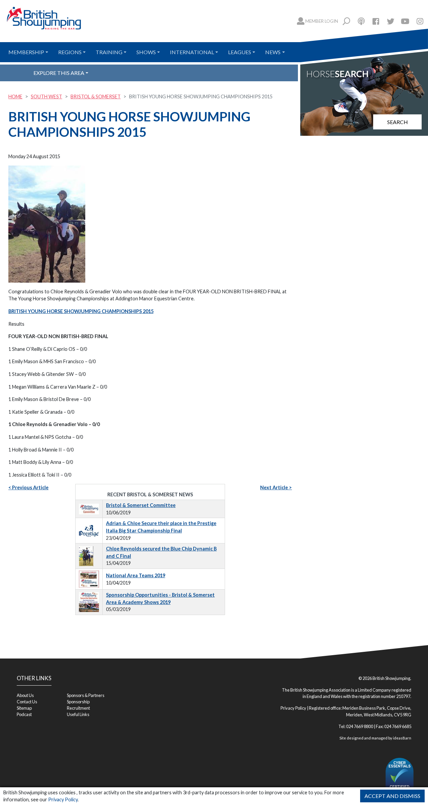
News (273, 52)
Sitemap (24, 708)
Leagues (239, 52)
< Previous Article (28, 487)
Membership (26, 52)
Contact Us (27, 701)
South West (46, 96)
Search (397, 122)
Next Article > (276, 487)
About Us (25, 695)
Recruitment (78, 708)
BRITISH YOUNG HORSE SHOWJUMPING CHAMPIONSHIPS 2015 (80, 311)
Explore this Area (58, 73)
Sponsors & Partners (85, 695)
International (192, 52)
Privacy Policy (63, 799)
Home (15, 96)
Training (109, 52)
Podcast (24, 714)
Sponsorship (78, 701)
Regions (70, 52)
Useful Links (78, 714)
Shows (146, 52)
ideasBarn (402, 738)
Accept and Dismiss (392, 796)
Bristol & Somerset (96, 96)
